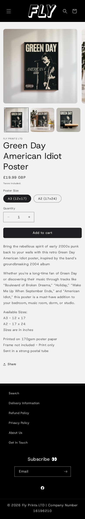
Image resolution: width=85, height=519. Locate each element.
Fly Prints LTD (33, 505)
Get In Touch (18, 442)
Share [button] (12, 364)
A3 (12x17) (17, 199)
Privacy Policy (19, 423)
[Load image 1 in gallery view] (16, 120)
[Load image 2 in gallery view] (42, 120)
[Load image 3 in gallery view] (68, 120)
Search (14, 393)
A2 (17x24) (47, 199)
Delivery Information (24, 403)
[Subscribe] (66, 471)
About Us (15, 433)
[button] (9, 11)
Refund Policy (19, 413)
